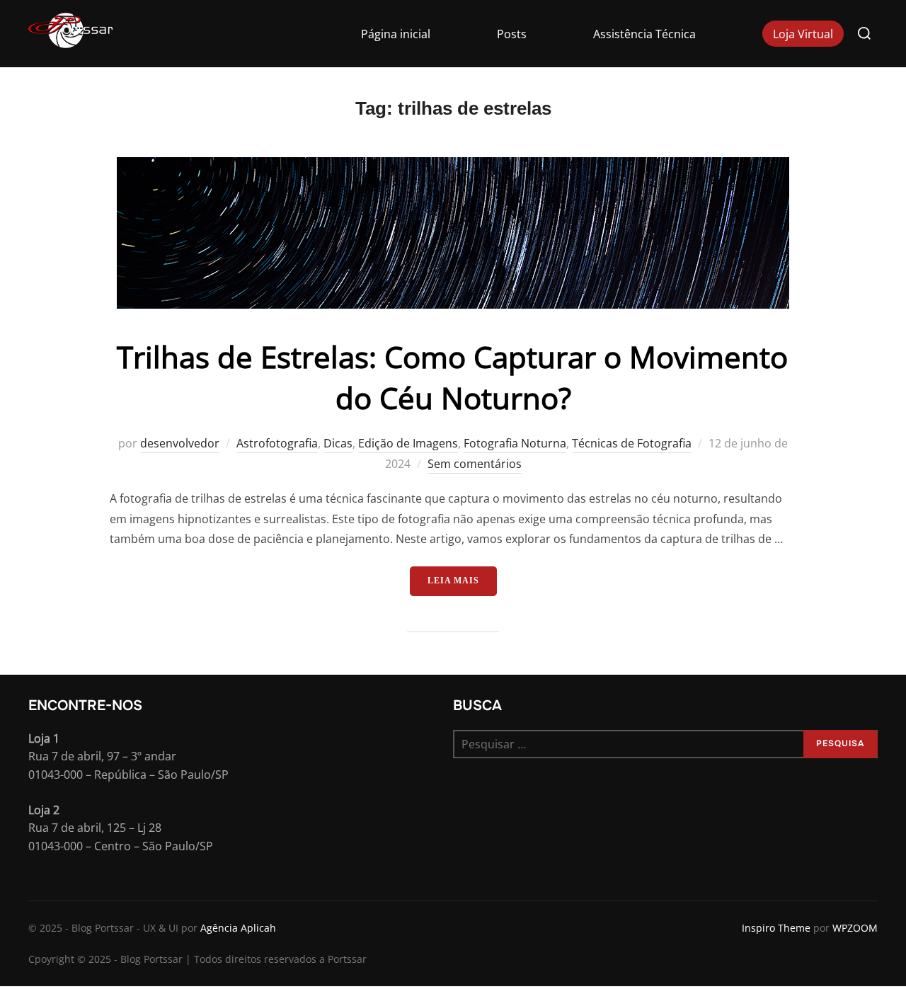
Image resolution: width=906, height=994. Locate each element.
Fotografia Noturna (515, 443)
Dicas (337, 443)
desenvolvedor (179, 443)
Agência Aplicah (238, 928)
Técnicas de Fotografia (632, 443)
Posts (512, 34)
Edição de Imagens (408, 443)
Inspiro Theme (776, 928)
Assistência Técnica (644, 34)
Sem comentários (475, 464)
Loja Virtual (803, 34)
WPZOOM (855, 928)
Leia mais (462, 580)
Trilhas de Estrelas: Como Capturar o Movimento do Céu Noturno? (452, 377)
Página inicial (395, 34)
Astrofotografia (277, 443)
